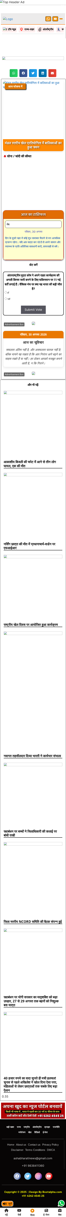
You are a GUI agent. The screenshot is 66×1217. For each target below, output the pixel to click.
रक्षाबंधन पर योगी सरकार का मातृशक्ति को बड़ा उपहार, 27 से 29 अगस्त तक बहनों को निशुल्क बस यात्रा (31, 988)
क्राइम (47, 1114)
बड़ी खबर (10, 1114)
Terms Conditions (35, 1137)
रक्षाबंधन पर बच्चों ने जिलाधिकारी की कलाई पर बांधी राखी (30, 821)
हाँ (8, 280)
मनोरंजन (21, 1120)
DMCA (51, 1137)
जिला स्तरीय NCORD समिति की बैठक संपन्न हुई (33, 909)
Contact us (34, 1132)
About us (21, 1132)
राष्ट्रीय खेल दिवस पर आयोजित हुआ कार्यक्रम (31, 612)
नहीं (8, 286)
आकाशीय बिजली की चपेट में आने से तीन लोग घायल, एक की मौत (30, 451)
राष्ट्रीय (27, 1114)
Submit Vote (33, 297)
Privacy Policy (50, 1132)
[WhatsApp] (48, 6)
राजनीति (56, 1114)
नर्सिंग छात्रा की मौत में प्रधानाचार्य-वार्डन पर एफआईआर (29, 533)
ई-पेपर (45, 1120)
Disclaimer (17, 1137)
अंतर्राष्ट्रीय (37, 1114)
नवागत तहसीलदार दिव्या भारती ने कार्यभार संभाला (32, 743)
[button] (14, 61)
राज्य (19, 1114)
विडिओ (37, 1120)
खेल (30, 1120)
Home (10, 1132)
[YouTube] (55, 6)
